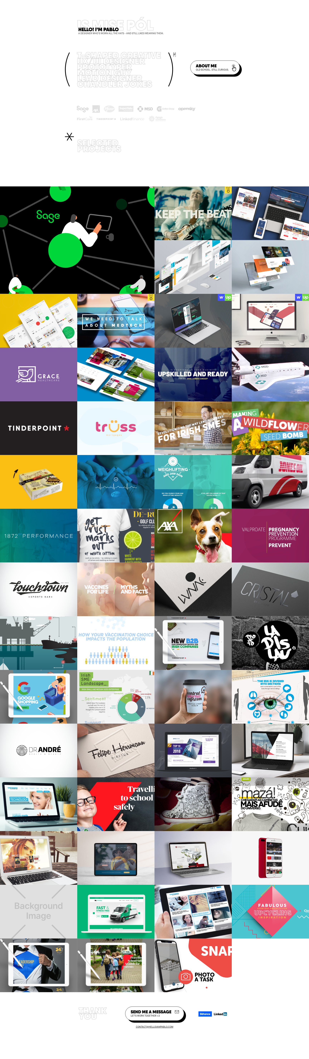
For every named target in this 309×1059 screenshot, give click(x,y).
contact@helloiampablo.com (154, 1026)
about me (212, 67)
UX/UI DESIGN (203, 160)
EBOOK (147, 170)
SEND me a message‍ (151, 1013)
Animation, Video (163, 160)
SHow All (88, 160)
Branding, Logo (121, 160)
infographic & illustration (105, 170)
